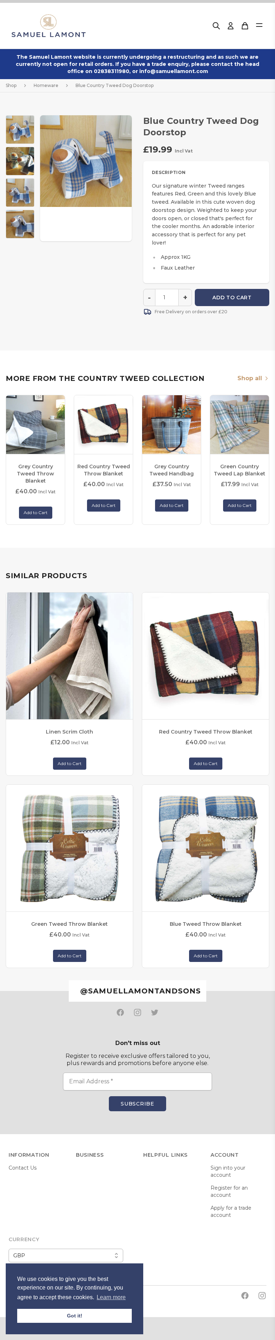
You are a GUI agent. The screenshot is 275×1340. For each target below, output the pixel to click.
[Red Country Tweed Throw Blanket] (103, 424)
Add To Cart (232, 297)
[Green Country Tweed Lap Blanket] (239, 424)
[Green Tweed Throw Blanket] (69, 848)
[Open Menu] (259, 25)
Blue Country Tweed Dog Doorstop (115, 85)
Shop (11, 85)
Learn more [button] (111, 1297)
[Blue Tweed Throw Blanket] (205, 848)
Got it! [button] (74, 1316)
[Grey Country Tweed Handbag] (171, 424)
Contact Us (23, 1168)
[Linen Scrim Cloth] (69, 655)
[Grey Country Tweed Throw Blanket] (35, 424)
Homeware (46, 85)
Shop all (249, 378)
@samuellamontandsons (140, 991)
